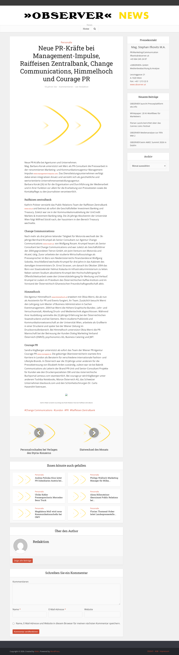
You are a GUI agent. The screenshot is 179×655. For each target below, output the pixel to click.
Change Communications (39, 410)
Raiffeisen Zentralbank (83, 410)
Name (17, 609)
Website (88, 609)
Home (86, 28)
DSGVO (150, 651)
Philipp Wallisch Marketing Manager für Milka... (104, 479)
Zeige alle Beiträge (22, 560)
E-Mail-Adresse (57, 609)
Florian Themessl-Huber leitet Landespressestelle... (103, 513)
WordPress (54, 651)
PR (67, 410)
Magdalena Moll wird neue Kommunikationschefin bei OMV (48, 514)
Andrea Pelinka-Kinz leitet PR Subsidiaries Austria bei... (49, 479)
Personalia (66, 42)
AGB (156, 651)
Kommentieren (66, 87)
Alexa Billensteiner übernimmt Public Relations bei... (104, 497)
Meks (37, 651)
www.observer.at (138, 84)
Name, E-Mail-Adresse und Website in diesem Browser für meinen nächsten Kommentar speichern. (68, 623)
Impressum (164, 651)
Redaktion (84, 87)
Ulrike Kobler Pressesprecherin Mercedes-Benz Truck (49, 497)
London (59, 410)
